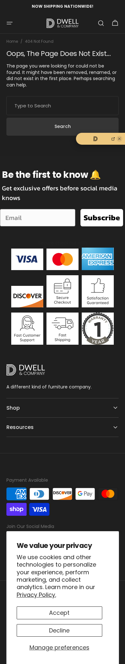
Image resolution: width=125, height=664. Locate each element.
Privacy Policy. (36, 595)
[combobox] (62, 105)
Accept (59, 613)
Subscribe (102, 217)
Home (12, 41)
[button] (10, 23)
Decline (59, 630)
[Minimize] (119, 139)
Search (62, 126)
